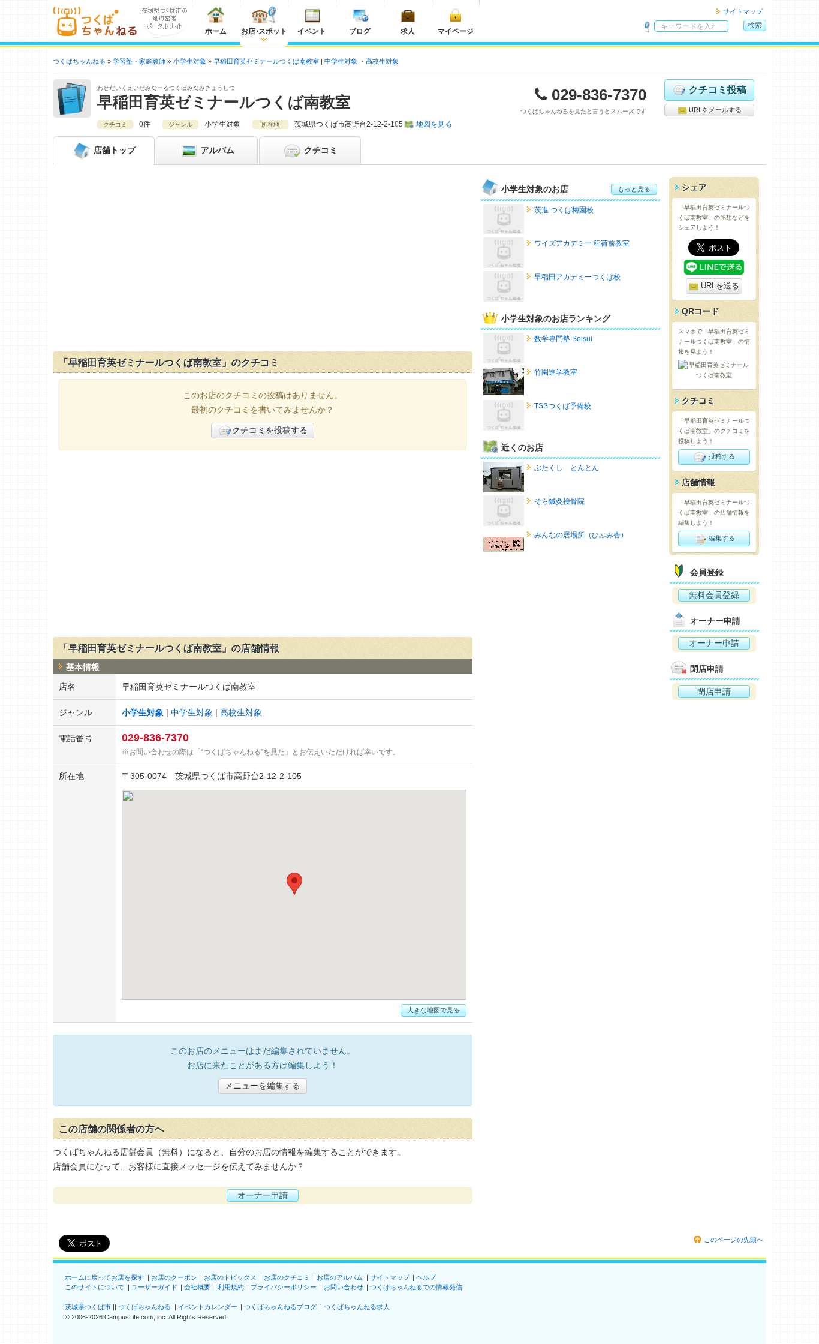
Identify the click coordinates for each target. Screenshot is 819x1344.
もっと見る (634, 189)
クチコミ (320, 150)
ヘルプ (426, 1277)
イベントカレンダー (207, 1306)
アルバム (216, 150)
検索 (755, 25)
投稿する (721, 456)
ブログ (360, 31)
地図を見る (434, 124)
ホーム (216, 31)
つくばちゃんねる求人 (357, 1306)
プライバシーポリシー (284, 1287)
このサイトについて (94, 1287)
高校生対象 (382, 61)
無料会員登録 (714, 595)
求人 (408, 31)
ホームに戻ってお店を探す (104, 1277)
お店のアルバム (340, 1277)
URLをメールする (714, 109)
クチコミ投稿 (717, 90)
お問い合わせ (343, 1287)
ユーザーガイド (154, 1287)
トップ (115, 150)
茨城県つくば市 (88, 1306)
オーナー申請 (262, 1195)
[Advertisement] (262, 261)
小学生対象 (143, 712)
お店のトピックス (230, 1277)
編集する (721, 538)
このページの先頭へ (733, 1239)
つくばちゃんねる (144, 1306)
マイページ (456, 31)
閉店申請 (714, 691)
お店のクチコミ (287, 1277)
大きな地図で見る (433, 1010)
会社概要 (197, 1287)
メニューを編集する (262, 1085)
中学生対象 (340, 61)
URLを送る (718, 285)
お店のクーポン (174, 1277)
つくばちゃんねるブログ (280, 1306)
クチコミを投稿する (270, 430)
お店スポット (264, 31)
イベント (311, 31)
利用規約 (231, 1287)
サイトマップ (743, 11)
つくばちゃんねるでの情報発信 (416, 1287)
